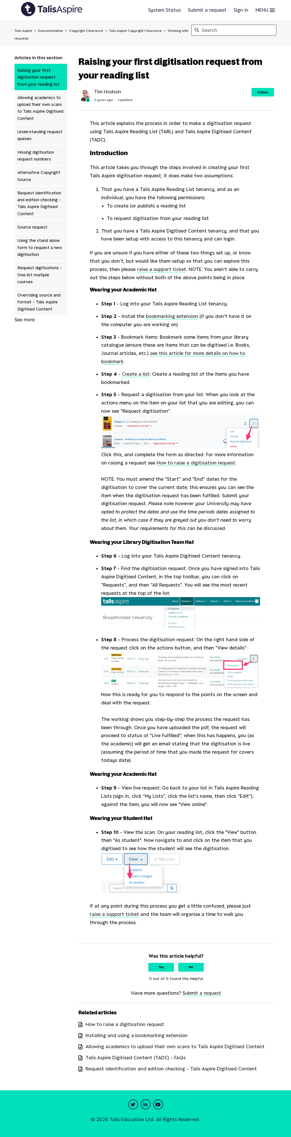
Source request (32, 226)
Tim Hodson (107, 91)
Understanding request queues (40, 135)
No (191, 967)
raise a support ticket (161, 269)
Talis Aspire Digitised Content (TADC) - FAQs (136, 1057)
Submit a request (207, 10)
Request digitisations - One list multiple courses (39, 274)
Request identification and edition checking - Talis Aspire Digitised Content (39, 203)
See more (24, 319)
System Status (164, 10)
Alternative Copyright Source (38, 176)
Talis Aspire (23, 30)
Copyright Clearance (86, 30)
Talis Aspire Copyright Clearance (135, 30)
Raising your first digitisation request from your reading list (38, 77)
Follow (262, 92)
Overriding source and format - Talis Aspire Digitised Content (39, 301)
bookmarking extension (172, 316)
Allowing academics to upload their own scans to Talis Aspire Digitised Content (40, 108)
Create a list (135, 374)
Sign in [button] (241, 10)
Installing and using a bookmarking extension (137, 1035)
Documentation (50, 30)
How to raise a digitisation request (196, 463)
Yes (161, 967)
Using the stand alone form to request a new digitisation (39, 247)
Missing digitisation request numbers (35, 155)
